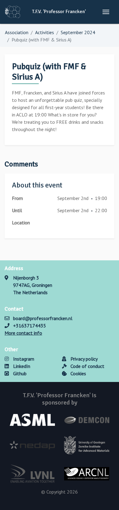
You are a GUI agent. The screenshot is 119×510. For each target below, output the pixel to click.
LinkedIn (21, 366)
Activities (44, 32)
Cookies (77, 373)
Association (16, 32)
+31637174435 (29, 326)
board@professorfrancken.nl (42, 318)
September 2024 (78, 32)
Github (19, 373)
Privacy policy (83, 359)
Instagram (23, 359)
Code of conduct (86, 366)
